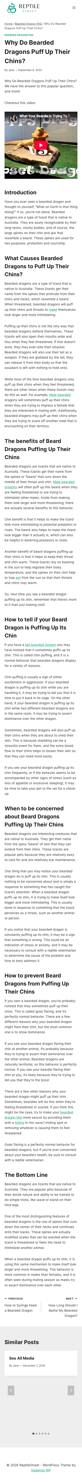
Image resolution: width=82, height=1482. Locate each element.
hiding (19, 1123)
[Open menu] (73, 8)
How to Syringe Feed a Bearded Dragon (21, 1304)
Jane (11, 70)
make (53, 310)
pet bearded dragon (40, 645)
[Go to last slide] (11, 1390)
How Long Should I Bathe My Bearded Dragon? (62, 1307)
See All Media (21, 1358)
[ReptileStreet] (24, 7)
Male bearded (60, 395)
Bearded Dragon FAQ (19, 35)
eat (18, 578)
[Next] (71, 1390)
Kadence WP (41, 1470)
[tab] (33, 1434)
